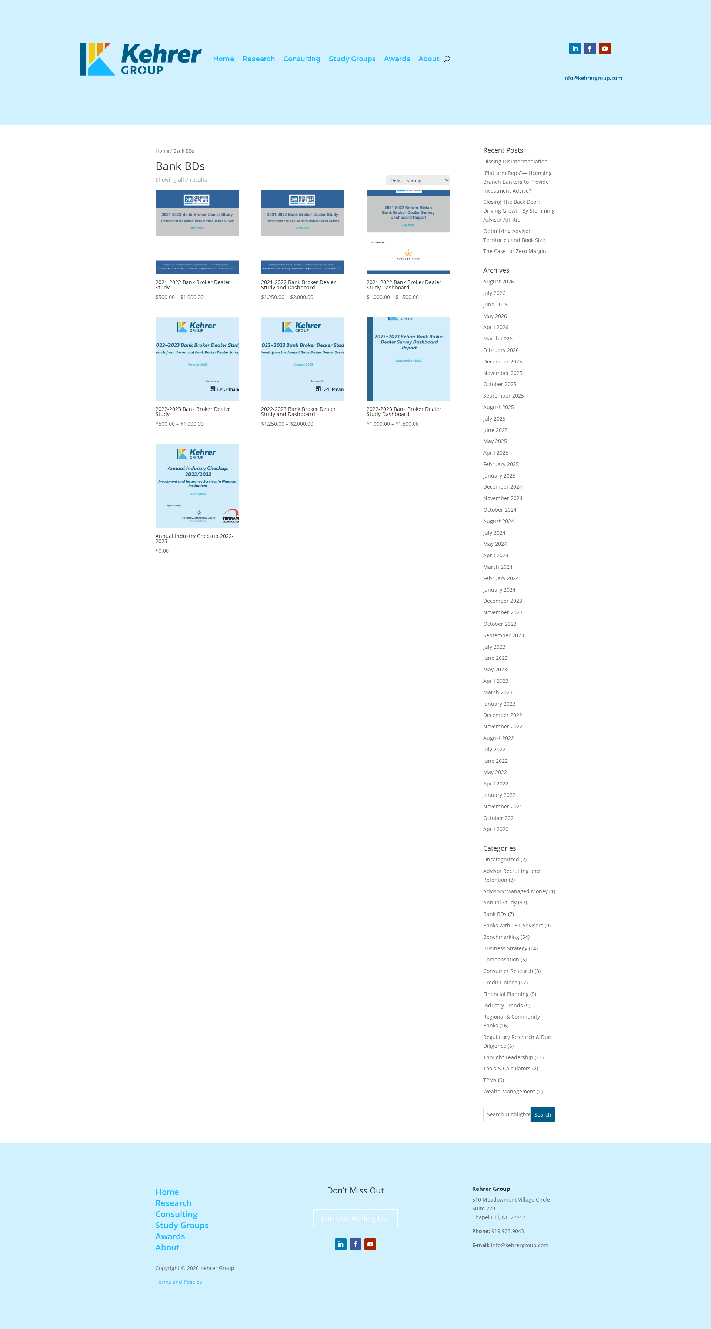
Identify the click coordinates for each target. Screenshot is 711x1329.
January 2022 (499, 794)
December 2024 (502, 486)
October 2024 (500, 509)
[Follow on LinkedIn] (575, 48)
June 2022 (495, 760)
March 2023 (498, 692)
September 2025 (503, 395)
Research (259, 59)
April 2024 (495, 555)
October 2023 (500, 623)
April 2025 (495, 452)
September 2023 (503, 635)
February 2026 (501, 349)
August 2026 (498, 281)
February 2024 (501, 578)
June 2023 (495, 657)
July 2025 (494, 418)
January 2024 (499, 589)
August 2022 (498, 737)
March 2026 (498, 338)
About (429, 59)
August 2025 (498, 407)
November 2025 (503, 372)
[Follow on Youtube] (605, 48)
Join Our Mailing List (355, 1218)
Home (223, 59)
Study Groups (352, 59)
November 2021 (503, 806)
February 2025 (501, 464)
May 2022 (495, 771)
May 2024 (495, 543)
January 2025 (499, 475)
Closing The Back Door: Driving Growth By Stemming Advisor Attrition (519, 210)
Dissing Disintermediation (515, 161)
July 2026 (494, 292)
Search (542, 1114)
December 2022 (502, 714)
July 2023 (494, 646)
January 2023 (499, 703)
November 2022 (503, 726)
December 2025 (502, 361)
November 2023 (503, 612)
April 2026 (495, 326)
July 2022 (494, 749)
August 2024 (498, 521)
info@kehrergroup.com (592, 78)
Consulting (302, 59)
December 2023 (502, 600)
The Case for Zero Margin (514, 251)
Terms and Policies (179, 1281)
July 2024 (494, 532)
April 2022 (495, 783)
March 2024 (498, 566)
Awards (397, 59)
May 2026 (495, 315)
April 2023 (495, 680)
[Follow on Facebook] (590, 48)
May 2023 (495, 669)
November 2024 (503, 498)
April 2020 (495, 829)
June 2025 (495, 429)
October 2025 (500, 384)
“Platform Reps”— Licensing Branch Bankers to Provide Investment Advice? (517, 181)
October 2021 (500, 817)
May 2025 (495, 441)
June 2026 (495, 304)
